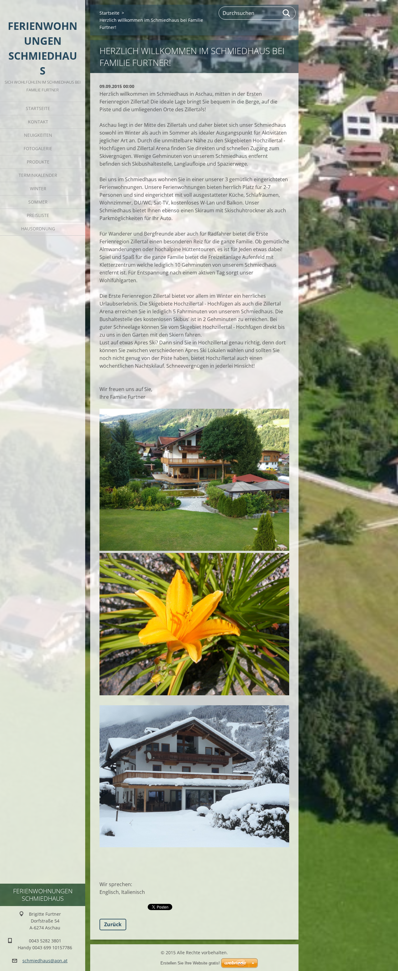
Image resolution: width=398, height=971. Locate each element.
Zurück (113, 924)
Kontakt (38, 122)
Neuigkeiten (38, 135)
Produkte (38, 162)
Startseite (38, 108)
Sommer (38, 202)
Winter (38, 188)
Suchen (287, 13)
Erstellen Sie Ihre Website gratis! (190, 963)
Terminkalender (38, 175)
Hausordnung (38, 229)
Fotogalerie (38, 148)
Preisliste (38, 215)
